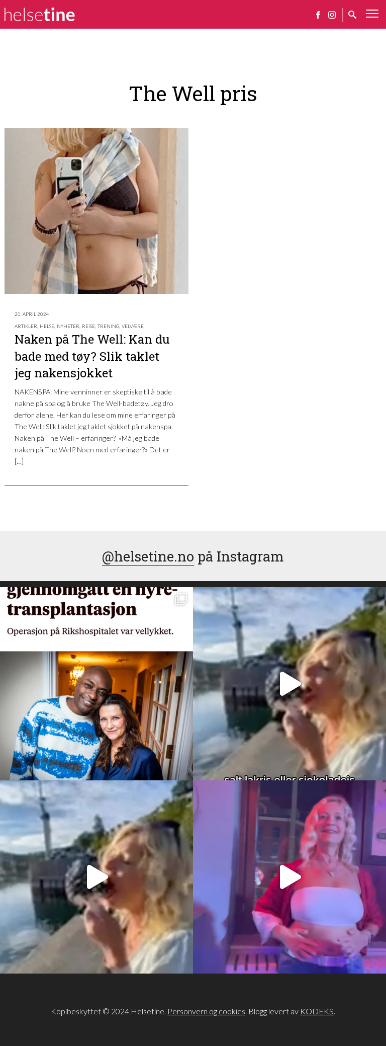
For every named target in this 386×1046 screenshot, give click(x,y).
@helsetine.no (148, 556)
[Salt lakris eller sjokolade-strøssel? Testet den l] (289, 683)
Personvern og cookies (206, 1011)
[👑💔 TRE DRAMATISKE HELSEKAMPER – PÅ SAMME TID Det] (96, 683)
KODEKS (317, 1011)
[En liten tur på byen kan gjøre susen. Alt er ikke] (289, 877)
